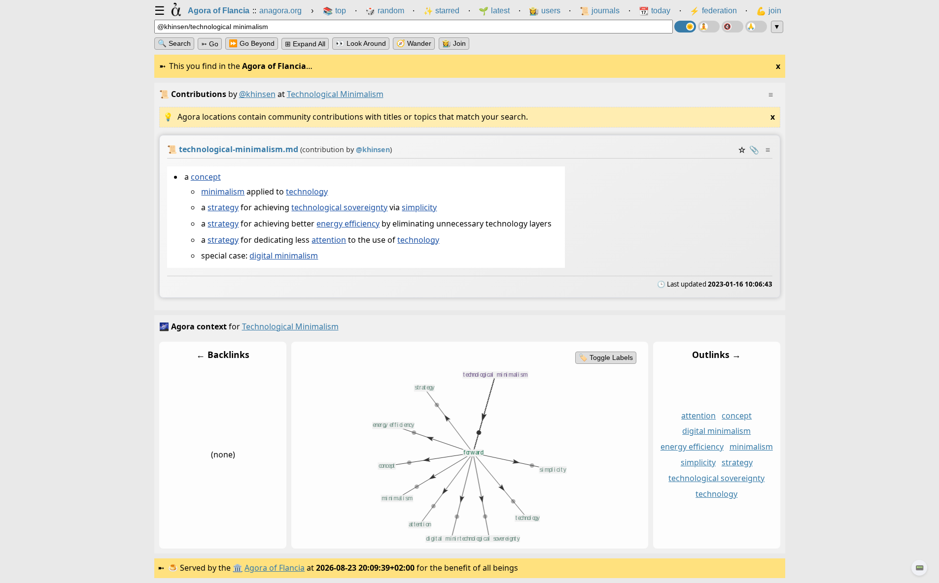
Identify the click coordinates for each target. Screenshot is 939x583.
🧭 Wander (413, 43)
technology (307, 191)
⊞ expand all (305, 44)
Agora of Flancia (274, 567)
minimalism (222, 191)
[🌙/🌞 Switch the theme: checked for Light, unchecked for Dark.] (685, 26)
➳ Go (209, 44)
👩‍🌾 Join (454, 43)
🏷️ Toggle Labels (605, 357)
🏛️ (238, 567)
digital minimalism (283, 256)
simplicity (419, 207)
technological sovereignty (339, 207)
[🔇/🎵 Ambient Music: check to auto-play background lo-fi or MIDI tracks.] (732, 26)
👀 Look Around (361, 43)
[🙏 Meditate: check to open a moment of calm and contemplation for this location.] (756, 26)
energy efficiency (348, 223)
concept (205, 176)
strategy (223, 207)
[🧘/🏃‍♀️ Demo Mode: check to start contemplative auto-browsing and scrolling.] (709, 26)
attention (329, 239)
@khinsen (257, 94)
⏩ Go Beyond (252, 43)
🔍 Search (174, 43)
